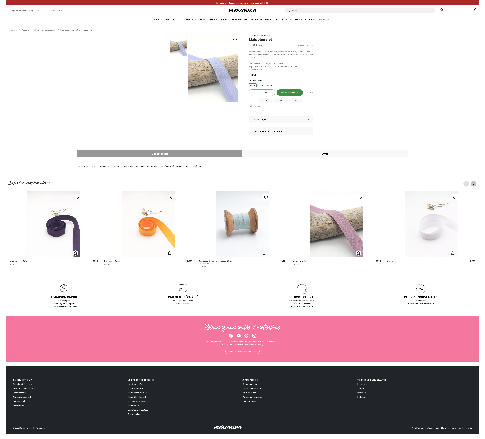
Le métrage (259, 119)
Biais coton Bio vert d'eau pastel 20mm (215, 261)
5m (296, 100)
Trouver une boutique (252, 388)
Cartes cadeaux (19, 392)
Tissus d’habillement (137, 397)
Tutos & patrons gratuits (138, 401)
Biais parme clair (300, 261)
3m (281, 100)
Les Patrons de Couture (138, 410)
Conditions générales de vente (425, 428)
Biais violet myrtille (18, 261)
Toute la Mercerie (135, 388)
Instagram (362, 384)
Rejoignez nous (249, 401)
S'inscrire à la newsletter (240, 351)
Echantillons (18, 405)
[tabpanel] (242, 166)
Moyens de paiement (22, 397)
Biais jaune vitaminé (113, 261)
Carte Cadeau (42, 10)
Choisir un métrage (21, 401)
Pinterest (361, 397)
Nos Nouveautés (135, 384)
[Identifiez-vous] (442, 10)
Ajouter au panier (288, 92)
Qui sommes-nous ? (251, 384)
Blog (31, 10)
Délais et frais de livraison (24, 388)
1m (265, 100)
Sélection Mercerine (259, 35)
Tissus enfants (134, 405)
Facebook (361, 392)
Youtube (360, 388)
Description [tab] (159, 154)
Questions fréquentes (22, 384)
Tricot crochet (134, 414)
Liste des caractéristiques (267, 131)
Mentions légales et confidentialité (456, 428)
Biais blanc (391, 261)
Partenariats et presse (252, 397)
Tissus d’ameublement (138, 392)
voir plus (252, 74)
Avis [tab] (325, 154)
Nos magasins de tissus (16, 10)
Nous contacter (58, 10)
